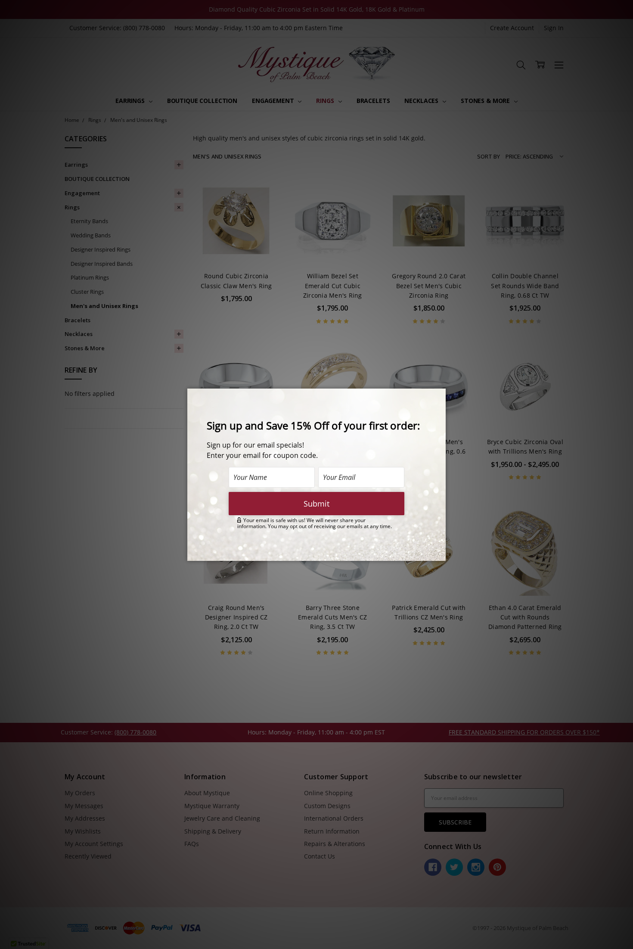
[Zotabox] (440, 553)
